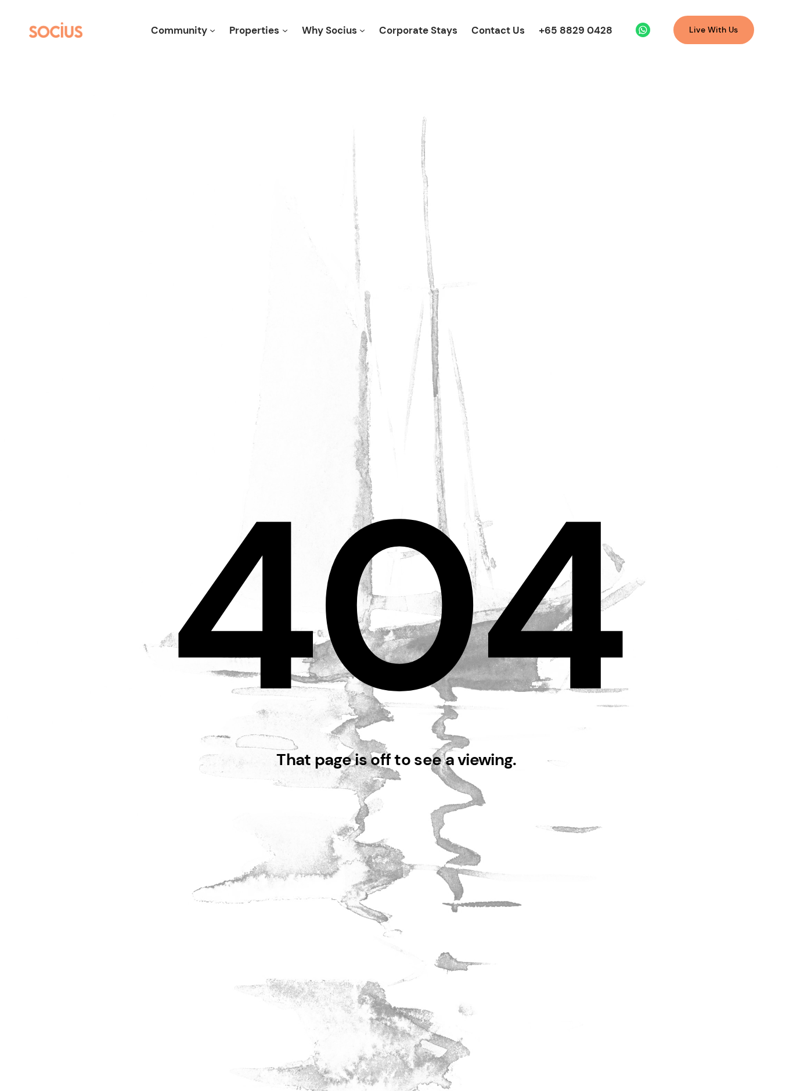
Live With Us (713, 29)
